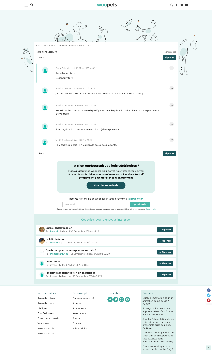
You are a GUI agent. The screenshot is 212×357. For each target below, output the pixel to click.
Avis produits (80, 328)
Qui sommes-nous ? (83, 298)
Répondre (169, 57)
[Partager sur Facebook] (209, 290)
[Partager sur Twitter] (209, 295)
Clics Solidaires (45, 313)
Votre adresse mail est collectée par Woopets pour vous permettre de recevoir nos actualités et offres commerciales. (107, 209)
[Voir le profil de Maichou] (42, 241)
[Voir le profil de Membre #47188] (42, 252)
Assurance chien (46, 328)
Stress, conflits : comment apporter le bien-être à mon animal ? (157, 311)
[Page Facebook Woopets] (176, 5)
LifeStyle (42, 308)
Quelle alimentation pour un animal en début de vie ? (157, 300)
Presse (76, 318)
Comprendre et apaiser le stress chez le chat (157, 347)
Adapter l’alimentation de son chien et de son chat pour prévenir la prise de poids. (158, 323)
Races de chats (45, 303)
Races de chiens (46, 298)
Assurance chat (45, 333)
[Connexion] (171, 5)
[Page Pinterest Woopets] (115, 299)
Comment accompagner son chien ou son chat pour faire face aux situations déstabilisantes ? (158, 337)
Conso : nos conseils (48, 318)
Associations (79, 313)
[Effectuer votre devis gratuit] (106, 176)
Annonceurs (79, 308)
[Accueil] (106, 5)
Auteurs (77, 303)
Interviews (43, 323)
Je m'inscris (140, 204)
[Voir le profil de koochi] (42, 229)
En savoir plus (151, 209)
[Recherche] (31, 5)
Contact (77, 323)
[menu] (27, 5)
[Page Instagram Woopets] (181, 5)
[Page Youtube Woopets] (186, 5)
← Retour (41, 57)
